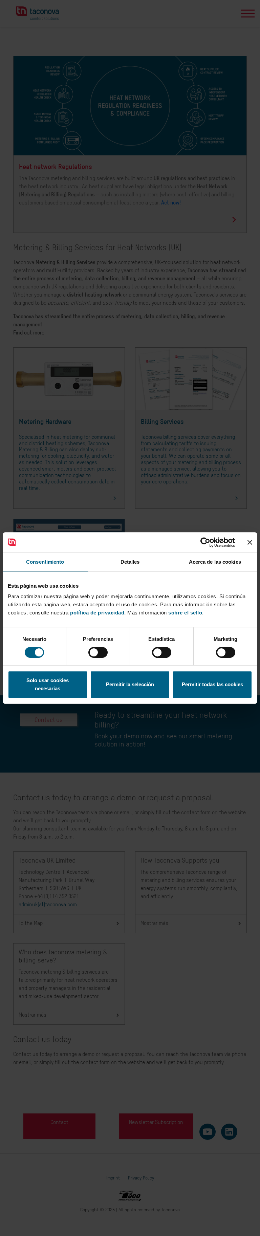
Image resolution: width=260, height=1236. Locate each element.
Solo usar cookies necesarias (47, 684)
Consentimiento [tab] (45, 562)
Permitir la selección (130, 684)
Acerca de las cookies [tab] (215, 562)
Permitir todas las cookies (212, 684)
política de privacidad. (98, 612)
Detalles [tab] (130, 562)
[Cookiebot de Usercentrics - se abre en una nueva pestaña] (205, 542)
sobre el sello (185, 612)
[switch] (98, 652)
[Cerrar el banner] (249, 542)
